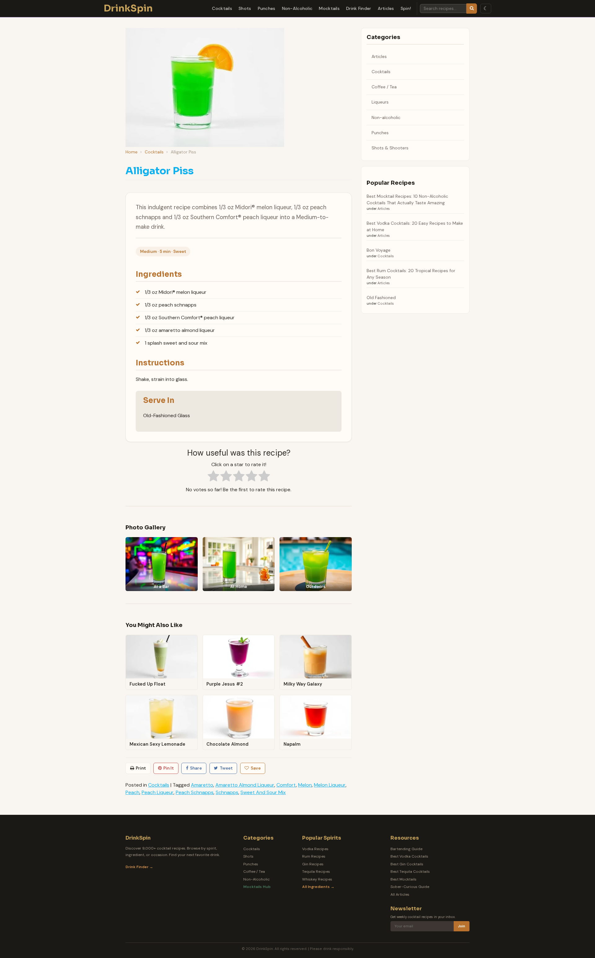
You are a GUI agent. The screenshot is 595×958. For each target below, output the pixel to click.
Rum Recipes (313, 856)
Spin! (406, 8)
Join (461, 926)
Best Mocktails (403, 879)
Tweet (226, 768)
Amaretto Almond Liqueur (244, 785)
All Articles (399, 894)
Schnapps (227, 792)
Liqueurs (380, 102)
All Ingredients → (318, 886)
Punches (266, 8)
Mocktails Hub (257, 886)
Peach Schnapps (195, 792)
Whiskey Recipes (317, 879)
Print (141, 768)
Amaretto (202, 785)
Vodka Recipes (315, 848)
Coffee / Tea (384, 87)
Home (132, 152)
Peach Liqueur (158, 792)
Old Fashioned (381, 297)
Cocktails (222, 8)
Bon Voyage (378, 250)
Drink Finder (358, 8)
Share (196, 768)
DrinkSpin (128, 8)
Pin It (168, 768)
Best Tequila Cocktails (410, 871)
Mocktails (329, 8)
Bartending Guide (406, 848)
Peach (132, 792)
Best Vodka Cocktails (409, 856)
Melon (305, 785)
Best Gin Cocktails (406, 864)
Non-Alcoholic (297, 8)
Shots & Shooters (390, 148)
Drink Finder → (139, 866)
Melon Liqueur (330, 785)
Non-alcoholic (386, 117)
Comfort (286, 785)
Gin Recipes (313, 864)
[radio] (213, 477)
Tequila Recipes (316, 871)
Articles (386, 8)
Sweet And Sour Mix (263, 792)
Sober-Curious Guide (409, 886)
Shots (245, 8)
